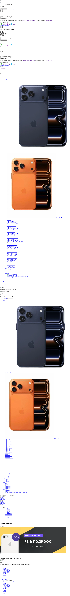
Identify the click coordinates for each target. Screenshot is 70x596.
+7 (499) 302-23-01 (3, 298)
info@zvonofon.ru (3, 595)
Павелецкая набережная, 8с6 (8, 581)
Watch (6, 268)
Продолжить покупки (4, 25)
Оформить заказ (3, 58)
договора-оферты (49, 20)
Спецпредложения (6, 282)
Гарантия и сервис (6, 280)
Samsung (6, 249)
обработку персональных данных (28, 20)
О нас (4, 577)
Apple (6, 79)
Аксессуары (7, 273)
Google (6, 263)
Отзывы (4, 283)
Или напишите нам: (4, 22)
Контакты (4, 284)
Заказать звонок (3, 18)
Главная (4, 568)
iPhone (4, 300)
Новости (4, 575)
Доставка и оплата (6, 279)
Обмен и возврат (6, 281)
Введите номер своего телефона (6, 16)
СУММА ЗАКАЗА (3, 34)
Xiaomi (8, 509)
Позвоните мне (10, 298)
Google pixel (5, 478)
